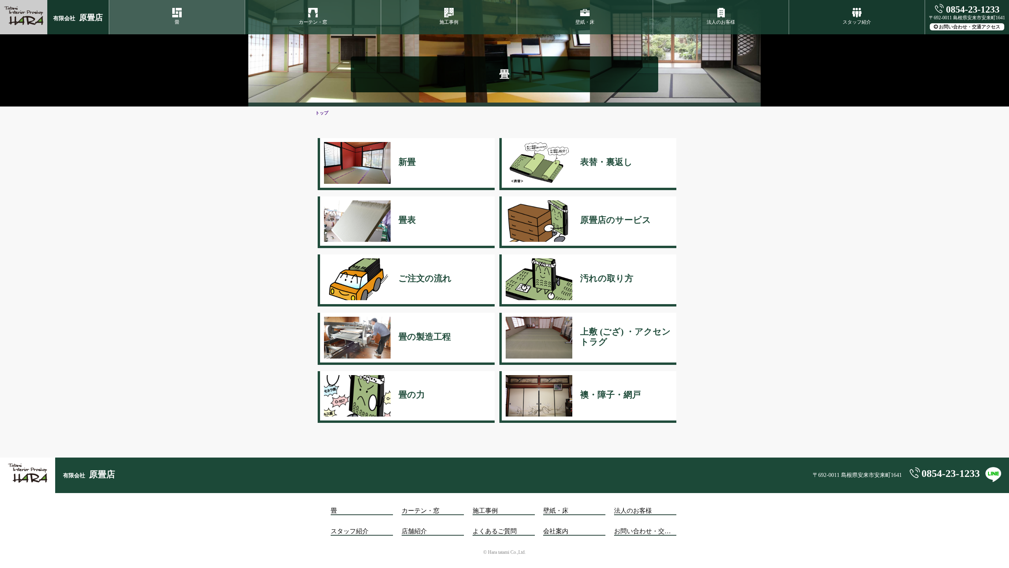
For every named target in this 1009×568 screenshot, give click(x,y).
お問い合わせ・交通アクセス (969, 27)
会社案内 (555, 531)
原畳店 (78, 17)
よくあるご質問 (495, 531)
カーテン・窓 (313, 22)
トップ (321, 112)
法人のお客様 (721, 22)
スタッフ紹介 (857, 22)
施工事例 (448, 22)
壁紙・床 (584, 22)
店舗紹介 (414, 531)
